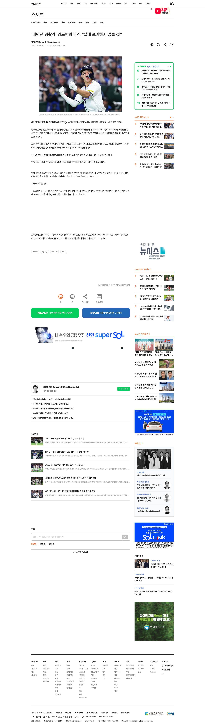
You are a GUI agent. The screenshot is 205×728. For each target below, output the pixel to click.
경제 (85, 3)
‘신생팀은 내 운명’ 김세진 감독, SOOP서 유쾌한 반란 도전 (53, 408)
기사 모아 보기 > (49, 391)
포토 (140, 3)
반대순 (51, 544)
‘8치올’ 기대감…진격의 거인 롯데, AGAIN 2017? (51, 413)
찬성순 (42, 544)
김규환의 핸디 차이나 (143, 494)
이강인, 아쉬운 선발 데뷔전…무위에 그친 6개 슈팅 (51, 404)
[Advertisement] (80, 514)
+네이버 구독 (123, 389)
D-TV (148, 3)
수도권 (133, 3)
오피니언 (64, 3)
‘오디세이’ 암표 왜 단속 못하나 (148, 511)
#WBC (35, 252)
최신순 (34, 544)
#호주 (64, 252)
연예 (111, 3)
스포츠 (118, 3)
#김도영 (44, 252)
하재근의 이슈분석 (143, 508)
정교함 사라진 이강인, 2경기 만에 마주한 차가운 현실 (51, 399)
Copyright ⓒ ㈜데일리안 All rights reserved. (137, 721)
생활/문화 (93, 3)
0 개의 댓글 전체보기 (80, 552)
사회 (78, 3)
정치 (72, 3)
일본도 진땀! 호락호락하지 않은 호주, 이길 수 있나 (64, 464)
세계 (125, 3)
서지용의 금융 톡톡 (143, 482)
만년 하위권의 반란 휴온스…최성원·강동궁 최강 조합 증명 (53, 417)
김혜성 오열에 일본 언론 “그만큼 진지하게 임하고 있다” (67, 451)
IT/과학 (103, 3)
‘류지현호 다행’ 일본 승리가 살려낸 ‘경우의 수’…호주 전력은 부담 (70, 478)
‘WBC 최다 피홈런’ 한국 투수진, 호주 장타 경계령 (64, 438)
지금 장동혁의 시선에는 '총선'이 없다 (151, 475)
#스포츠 (54, 252)
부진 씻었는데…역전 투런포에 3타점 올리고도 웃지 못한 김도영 (70, 491)
